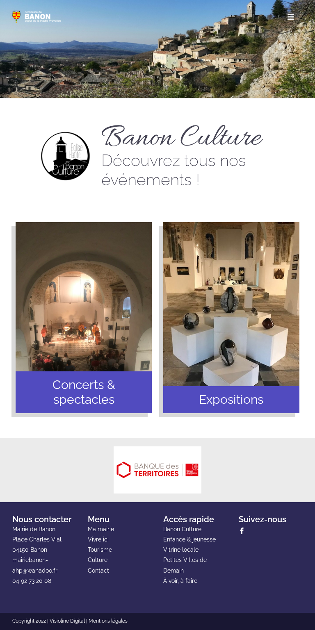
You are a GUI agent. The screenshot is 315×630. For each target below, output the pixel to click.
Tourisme (100, 549)
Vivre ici (98, 539)
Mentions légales (108, 621)
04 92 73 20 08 (31, 581)
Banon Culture (182, 529)
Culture (97, 560)
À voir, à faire (180, 581)
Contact (98, 570)
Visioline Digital (67, 621)
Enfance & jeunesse (189, 539)
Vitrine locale (181, 549)
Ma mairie (101, 529)
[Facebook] (242, 531)
